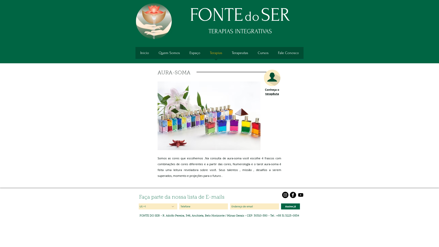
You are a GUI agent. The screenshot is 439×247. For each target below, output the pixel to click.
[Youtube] (301, 195)
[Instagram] (285, 195)
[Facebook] (293, 195)
